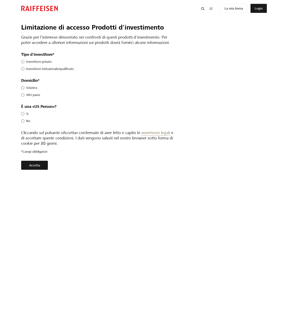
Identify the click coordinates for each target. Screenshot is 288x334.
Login (259, 8)
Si (27, 114)
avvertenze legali (155, 132)
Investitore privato (39, 62)
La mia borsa (233, 8)
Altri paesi (33, 95)
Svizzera (31, 88)
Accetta (34, 165)
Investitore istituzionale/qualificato (50, 69)
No (28, 121)
